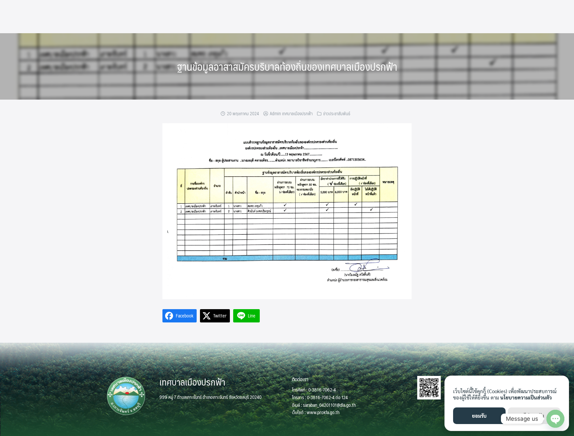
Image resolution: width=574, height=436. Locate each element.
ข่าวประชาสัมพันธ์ (336, 113)
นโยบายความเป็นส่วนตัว (526, 397)
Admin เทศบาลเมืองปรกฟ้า (291, 113)
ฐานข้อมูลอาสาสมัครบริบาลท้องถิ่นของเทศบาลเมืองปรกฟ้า (287, 66)
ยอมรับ (479, 415)
